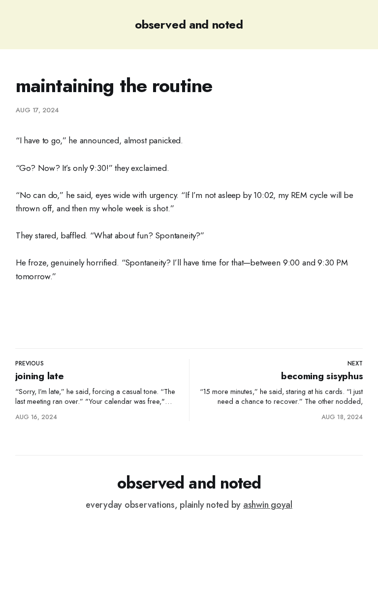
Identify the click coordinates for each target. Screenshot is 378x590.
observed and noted (189, 24)
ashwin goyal (267, 504)
